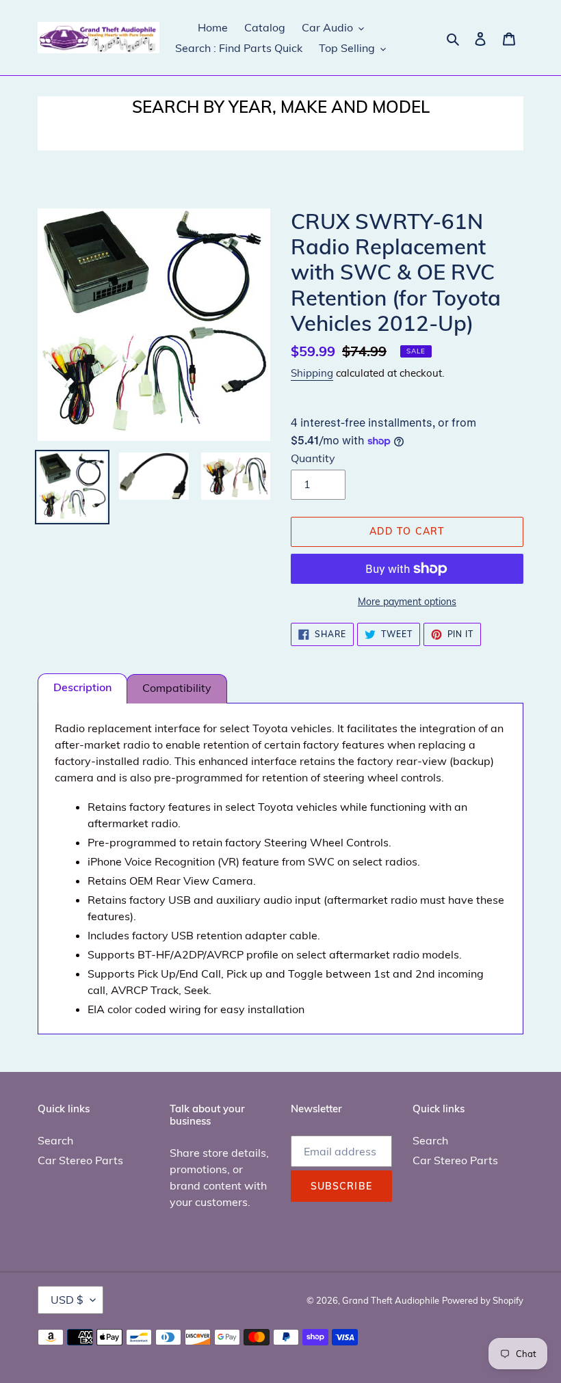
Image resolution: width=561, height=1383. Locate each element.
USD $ (67, 1299)
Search (55, 1140)
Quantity (313, 458)
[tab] (82, 688)
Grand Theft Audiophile (390, 1300)
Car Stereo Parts (80, 1160)
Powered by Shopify (482, 1300)
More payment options (407, 601)
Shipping (312, 372)
